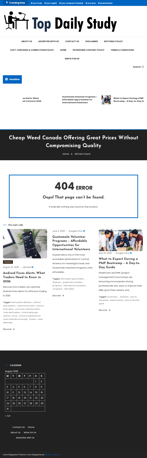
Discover (7, 329)
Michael (27, 267)
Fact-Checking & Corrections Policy (32, 50)
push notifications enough (15, 319)
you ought (51, 3)
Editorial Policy (113, 41)
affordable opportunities (72, 278)
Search (137, 66)
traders (32, 319)
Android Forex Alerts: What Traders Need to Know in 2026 (24, 99)
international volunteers (75, 285)
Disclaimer (91, 41)
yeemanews (106, 3)
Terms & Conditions (122, 50)
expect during (116, 300)
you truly (37, 3)
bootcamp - (113, 296)
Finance (7, 262)
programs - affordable (63, 289)
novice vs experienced (29, 315)
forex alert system (11, 312)
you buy (92, 3)
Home (63, 50)
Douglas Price (75, 231)
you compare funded (72, 3)
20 (25, 397)
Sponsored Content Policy (88, 50)
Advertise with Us (48, 41)
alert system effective (21, 302)
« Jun (7, 415)
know (14, 315)
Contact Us (72, 41)
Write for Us (72, 58)
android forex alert (26, 305)
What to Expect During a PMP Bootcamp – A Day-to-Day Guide (119, 263)
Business (57, 282)
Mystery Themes (52, 454)
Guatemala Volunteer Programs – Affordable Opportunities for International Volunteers (77, 99)
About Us (26, 41)
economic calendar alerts (27, 309)
